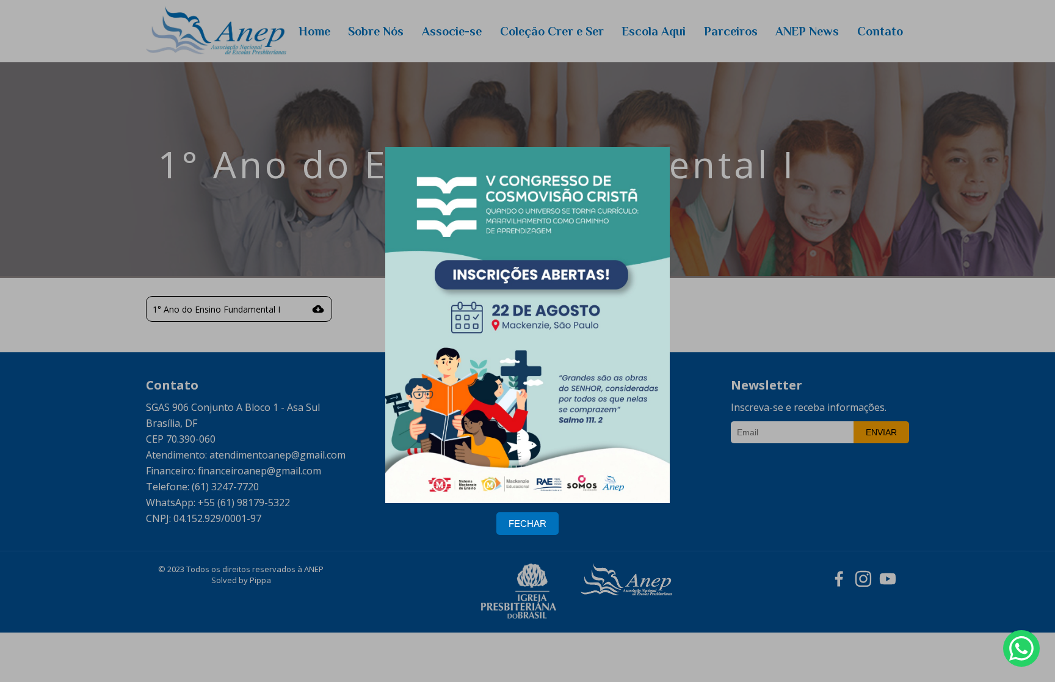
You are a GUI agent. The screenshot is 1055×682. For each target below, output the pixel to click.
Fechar (527, 523)
